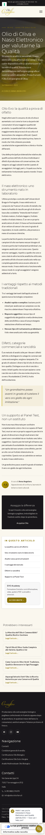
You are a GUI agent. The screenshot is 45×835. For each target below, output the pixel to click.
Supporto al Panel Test (14, 577)
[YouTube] (17, 732)
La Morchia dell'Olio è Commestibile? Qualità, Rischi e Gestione (21, 635)
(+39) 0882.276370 (12, 791)
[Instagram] (10, 732)
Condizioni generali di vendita (13, 751)
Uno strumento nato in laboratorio (19, 553)
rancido (33, 366)
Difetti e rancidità (12, 571)
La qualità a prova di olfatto (16, 547)
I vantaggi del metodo (14, 565)
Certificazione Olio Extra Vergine (15, 759)
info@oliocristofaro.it (13, 795)
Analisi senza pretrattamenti (17, 559)
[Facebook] (4, 732)
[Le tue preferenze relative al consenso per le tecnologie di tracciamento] (4, 4)
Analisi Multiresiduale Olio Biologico (16, 764)
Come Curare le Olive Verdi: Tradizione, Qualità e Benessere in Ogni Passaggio (22, 665)
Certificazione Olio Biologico (13, 755)
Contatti (5, 746)
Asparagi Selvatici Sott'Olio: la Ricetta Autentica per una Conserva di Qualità (22, 680)
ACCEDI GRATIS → (16, 600)
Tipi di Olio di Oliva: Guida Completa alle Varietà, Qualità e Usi (21, 650)
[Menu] (41, 12)
